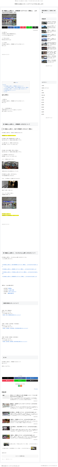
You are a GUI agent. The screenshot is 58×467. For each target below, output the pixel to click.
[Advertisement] (20, 66)
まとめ (5, 91)
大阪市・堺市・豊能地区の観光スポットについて (12, 314)
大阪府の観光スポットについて (10, 90)
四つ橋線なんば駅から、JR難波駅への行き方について (14, 86)
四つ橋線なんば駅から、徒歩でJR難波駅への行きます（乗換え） (17, 87)
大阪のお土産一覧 (11, 293)
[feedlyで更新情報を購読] (19, 386)
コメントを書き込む (20, 456)
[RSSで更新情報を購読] (21, 386)
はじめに (4, 84)
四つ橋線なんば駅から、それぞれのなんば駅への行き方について (15, 88)
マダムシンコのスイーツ (12, 291)
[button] (35, 27)
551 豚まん (10, 288)
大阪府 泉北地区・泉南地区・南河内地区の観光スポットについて (15, 341)
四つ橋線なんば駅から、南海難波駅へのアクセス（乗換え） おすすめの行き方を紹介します (20, 276)
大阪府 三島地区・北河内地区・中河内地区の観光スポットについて (15, 328)
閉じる (17, 82)
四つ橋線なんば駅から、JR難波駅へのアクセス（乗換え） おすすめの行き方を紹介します (19, 269)
